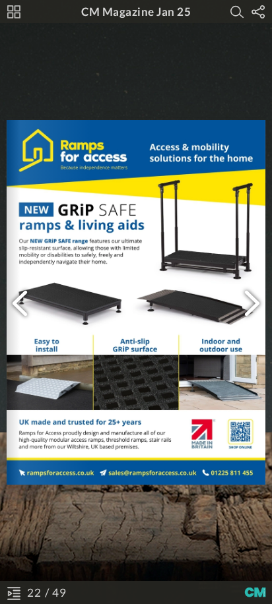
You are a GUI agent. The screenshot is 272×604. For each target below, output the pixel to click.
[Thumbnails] (14, 12)
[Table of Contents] (14, 593)
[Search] (237, 12)
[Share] (258, 12)
